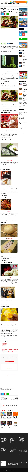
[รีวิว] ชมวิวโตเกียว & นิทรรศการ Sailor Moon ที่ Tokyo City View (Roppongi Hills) (14, 399)
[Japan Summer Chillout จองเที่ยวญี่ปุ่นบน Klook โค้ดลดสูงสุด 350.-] (23, 45)
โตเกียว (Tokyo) (12, 437)
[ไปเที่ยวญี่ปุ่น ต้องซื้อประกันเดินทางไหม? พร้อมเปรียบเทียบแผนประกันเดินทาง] (20, 103)
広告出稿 (22, 469)
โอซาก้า (10, 389)
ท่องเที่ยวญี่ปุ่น (3, 7)
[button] (26, 3)
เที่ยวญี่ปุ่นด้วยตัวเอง (2, 389)
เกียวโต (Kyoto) (12, 440)
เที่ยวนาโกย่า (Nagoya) (3, 441)
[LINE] (8, 14)
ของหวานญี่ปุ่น (10, 388)
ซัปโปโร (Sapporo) (12, 438)
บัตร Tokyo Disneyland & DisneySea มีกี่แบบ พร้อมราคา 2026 (3, 418)
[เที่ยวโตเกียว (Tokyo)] (20, 53)
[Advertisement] (9, 35)
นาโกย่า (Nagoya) (12, 442)
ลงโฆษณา (25, 469)
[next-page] (2, 429)
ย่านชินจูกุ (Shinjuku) (24, 62)
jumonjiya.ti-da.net (9, 186)
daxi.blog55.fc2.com (9, 238)
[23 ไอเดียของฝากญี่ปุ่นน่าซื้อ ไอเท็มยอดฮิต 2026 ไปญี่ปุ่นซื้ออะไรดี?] (9, 423)
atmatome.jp (9, 211)
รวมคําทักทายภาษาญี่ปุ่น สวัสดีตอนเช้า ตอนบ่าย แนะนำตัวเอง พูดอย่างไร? (23, 128)
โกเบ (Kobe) (11, 441)
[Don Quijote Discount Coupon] (23, 78)
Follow (20, 33)
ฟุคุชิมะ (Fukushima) (12, 450)
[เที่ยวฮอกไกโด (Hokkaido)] (20, 56)
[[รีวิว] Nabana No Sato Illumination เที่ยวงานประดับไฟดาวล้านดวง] (9, 414)
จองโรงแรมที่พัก (21, 441)
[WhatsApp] (6, 14)
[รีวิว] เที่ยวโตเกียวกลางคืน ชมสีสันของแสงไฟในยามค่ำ (5, 399)
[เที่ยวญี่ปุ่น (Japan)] (20, 66)
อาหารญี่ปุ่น (5, 8)
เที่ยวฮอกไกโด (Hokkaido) (24, 55)
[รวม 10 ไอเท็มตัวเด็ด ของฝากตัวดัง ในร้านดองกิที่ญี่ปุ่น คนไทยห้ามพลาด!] (3, 423)
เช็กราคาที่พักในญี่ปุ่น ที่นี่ (9, 361)
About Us (19, 3)
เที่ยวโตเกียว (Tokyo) (24, 52)
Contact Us (3, 5)
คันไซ (12, 388)
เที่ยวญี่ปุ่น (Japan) (24, 65)
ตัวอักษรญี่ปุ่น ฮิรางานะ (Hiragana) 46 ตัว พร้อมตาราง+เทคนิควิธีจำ (22, 117)
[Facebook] (1, 14)
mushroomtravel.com (4, 338)
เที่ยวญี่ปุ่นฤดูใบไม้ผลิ (3, 447)
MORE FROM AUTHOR (10, 410)
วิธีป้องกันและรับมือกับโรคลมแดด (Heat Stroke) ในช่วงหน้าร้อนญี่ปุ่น (25, 98)
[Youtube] (26, 462)
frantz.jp (10, 128)
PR (1, 12)
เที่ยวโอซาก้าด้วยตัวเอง (7, 389)
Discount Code (15, 3)
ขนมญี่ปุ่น (3, 388)
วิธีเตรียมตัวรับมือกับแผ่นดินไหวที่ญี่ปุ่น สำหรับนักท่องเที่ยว (15, 426)
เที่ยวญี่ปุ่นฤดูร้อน (3, 448)
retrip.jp (10, 277)
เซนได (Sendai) (12, 443)
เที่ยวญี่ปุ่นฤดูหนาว (3, 450)
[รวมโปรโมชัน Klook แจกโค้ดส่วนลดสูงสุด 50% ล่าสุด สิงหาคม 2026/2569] (15, 414)
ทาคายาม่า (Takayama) (13, 449)
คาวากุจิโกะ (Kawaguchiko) (13, 446)
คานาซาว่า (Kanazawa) (13, 448)
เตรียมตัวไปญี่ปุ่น (21, 439)
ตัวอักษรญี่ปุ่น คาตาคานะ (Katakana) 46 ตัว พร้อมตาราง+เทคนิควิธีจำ (22, 133)
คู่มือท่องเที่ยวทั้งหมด (3, 442)
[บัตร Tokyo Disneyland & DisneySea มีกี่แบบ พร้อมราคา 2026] (3, 414)
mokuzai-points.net (5, 28)
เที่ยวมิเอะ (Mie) (4, 345)
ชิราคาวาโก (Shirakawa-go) (13, 447)
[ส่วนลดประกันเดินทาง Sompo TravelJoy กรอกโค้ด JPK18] (23, 16)
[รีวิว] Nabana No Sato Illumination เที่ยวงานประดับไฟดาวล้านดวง (9, 418)
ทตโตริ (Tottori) (12, 451)
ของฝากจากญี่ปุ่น (6, 388)
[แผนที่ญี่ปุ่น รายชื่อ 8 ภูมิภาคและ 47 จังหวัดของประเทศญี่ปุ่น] (20, 59)
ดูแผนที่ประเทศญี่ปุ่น (21, 437)
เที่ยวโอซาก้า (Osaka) (4, 343)
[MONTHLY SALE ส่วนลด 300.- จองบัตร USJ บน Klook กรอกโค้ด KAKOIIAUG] (23, 26)
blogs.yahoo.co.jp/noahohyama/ (10, 322)
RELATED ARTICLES (3, 410)
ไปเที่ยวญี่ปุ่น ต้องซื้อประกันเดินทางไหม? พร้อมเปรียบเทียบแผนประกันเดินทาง (25, 103)
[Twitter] (3, 14)
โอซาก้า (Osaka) (12, 439)
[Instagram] (21, 462)
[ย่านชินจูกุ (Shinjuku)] (20, 63)
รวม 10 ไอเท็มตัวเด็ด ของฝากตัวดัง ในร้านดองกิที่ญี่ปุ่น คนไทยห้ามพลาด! (3, 426)
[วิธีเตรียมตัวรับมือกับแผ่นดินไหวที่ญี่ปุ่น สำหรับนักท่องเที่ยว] (15, 423)
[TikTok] (23, 462)
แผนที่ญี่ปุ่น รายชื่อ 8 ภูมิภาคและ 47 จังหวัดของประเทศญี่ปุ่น (25, 59)
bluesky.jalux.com (10, 71)
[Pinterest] (4, 14)
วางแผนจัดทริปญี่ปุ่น (21, 438)
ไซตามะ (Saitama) (12, 444)
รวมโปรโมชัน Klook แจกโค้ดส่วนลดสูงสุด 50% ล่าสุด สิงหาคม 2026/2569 (15, 418)
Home (2, 3)
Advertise (19, 469)
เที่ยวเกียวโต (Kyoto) (4, 344)
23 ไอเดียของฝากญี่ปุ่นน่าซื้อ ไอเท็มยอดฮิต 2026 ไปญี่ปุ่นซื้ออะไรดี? (9, 426)
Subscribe (23, 33)
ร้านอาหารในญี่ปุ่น (21, 442)
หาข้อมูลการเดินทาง (21, 440)
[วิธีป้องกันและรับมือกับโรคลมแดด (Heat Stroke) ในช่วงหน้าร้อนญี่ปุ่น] (20, 98)
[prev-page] (19, 68)
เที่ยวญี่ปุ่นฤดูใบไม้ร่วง (3, 449)
